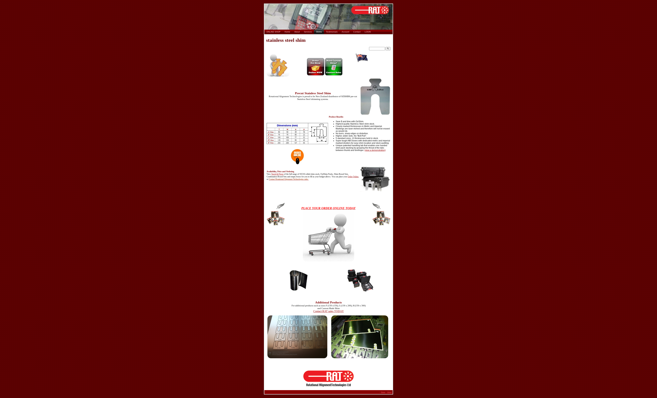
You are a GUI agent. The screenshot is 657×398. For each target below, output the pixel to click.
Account (345, 32)
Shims (319, 32)
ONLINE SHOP (273, 32)
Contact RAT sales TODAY (328, 311)
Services (308, 32)
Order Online (353, 176)
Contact (356, 32)
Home (287, 32)
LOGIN (368, 32)
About (297, 32)
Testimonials (332, 32)
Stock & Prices (277, 174)
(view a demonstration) (375, 150)
